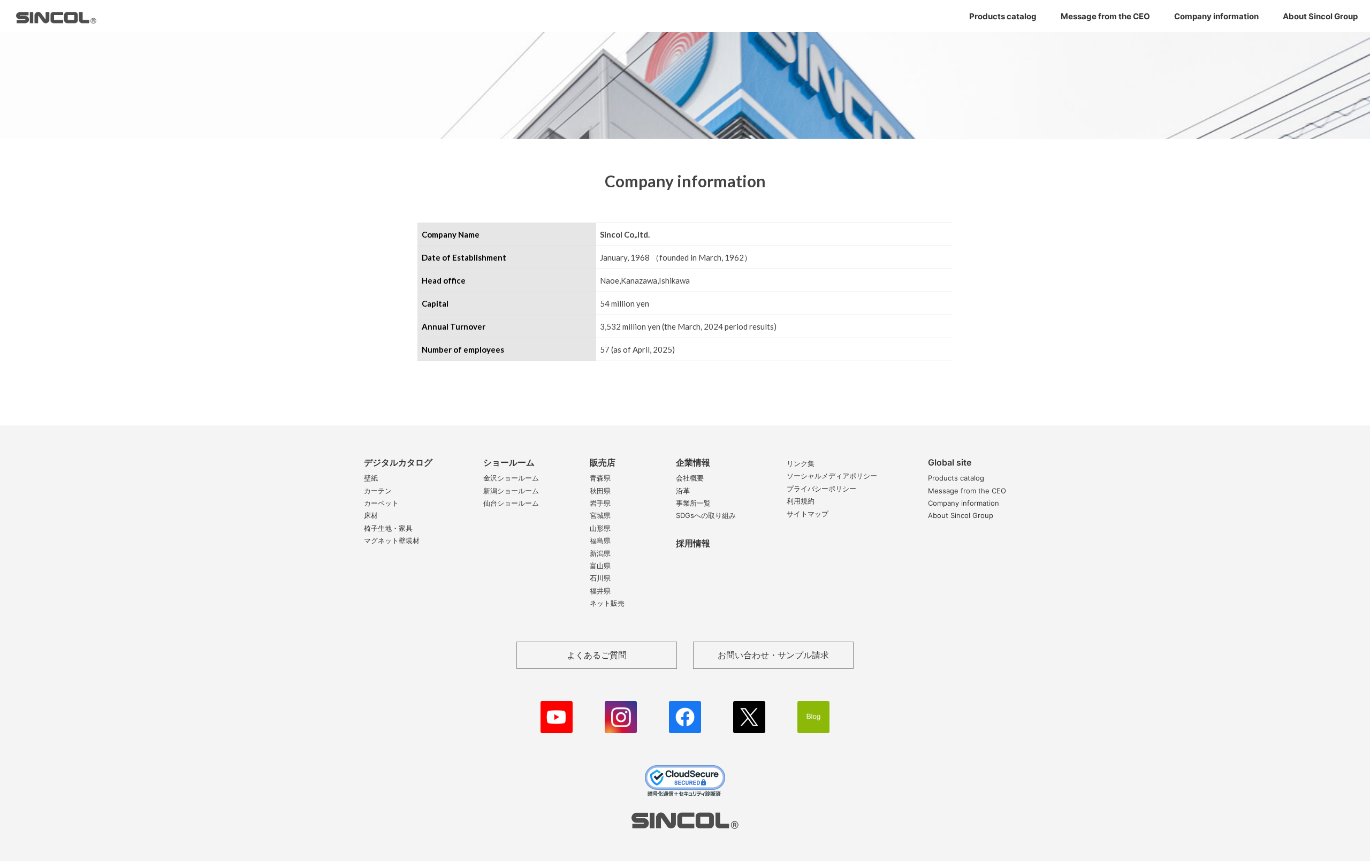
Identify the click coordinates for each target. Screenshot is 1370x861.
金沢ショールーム (511, 478)
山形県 (600, 528)
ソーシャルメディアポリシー (832, 475)
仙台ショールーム (511, 503)
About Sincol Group (1320, 16)
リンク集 (801, 463)
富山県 (600, 565)
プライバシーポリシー (821, 488)
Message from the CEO (1105, 16)
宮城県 (600, 515)
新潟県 (600, 553)
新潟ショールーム (511, 490)
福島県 (600, 540)
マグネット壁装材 (392, 540)
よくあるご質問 (597, 655)
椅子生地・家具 (388, 528)
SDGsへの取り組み (706, 515)
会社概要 (690, 478)
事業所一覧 (693, 503)
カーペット (381, 503)
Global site (949, 462)
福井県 (600, 590)
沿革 (683, 490)
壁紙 (371, 478)
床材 (371, 515)
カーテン (378, 490)
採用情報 (693, 543)
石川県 (600, 578)
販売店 (602, 462)
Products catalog (1003, 16)
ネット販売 (607, 603)
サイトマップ (807, 513)
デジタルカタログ (398, 462)
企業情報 (693, 462)
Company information (1216, 16)
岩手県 (600, 503)
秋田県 (600, 490)
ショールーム (509, 462)
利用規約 (801, 501)
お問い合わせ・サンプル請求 (773, 655)
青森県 (600, 478)
